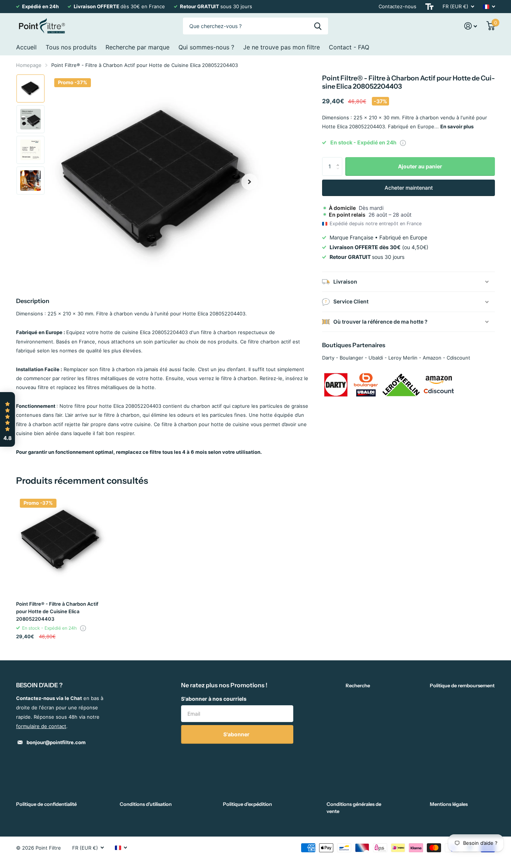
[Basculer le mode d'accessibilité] (429, 6)
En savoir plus (457, 126)
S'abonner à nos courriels (214, 699)
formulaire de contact (41, 726)
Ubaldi (375, 358)
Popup (403, 142)
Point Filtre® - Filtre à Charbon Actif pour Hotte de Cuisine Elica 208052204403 (57, 611)
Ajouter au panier (420, 166)
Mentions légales (449, 804)
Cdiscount (458, 358)
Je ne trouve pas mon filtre (281, 47)
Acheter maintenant (409, 187)
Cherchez (317, 26)
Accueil (26, 47)
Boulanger (351, 358)
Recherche (358, 685)
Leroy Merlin (402, 358)
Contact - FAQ (349, 47)
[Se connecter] (470, 26)
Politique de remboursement (462, 685)
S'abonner (237, 734)
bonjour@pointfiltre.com (56, 742)
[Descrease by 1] (339, 173)
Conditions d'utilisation (146, 804)
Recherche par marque (137, 47)
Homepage (29, 65)
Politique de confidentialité (46, 804)
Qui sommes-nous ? (206, 47)
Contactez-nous (397, 6)
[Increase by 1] (339, 159)
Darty (328, 358)
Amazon (432, 358)
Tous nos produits (71, 47)
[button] (249, 181)
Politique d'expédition (247, 804)
